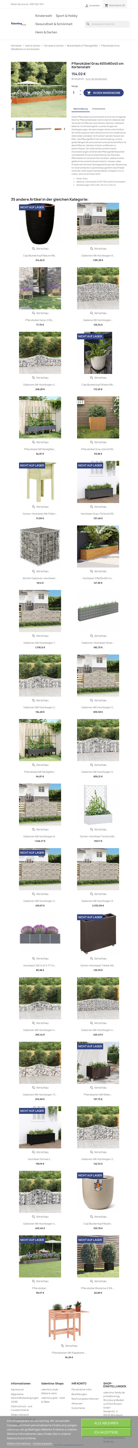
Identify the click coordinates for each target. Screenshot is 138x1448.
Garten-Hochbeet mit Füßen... (40, 513)
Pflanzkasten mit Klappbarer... (69, 1352)
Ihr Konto (79, 1383)
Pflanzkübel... (40, 1288)
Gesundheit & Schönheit (54, 24)
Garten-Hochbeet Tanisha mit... (98, 836)
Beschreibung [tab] (81, 108)
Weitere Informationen (19, 1443)
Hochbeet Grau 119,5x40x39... (98, 513)
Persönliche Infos (82, 1389)
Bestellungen (79, 1394)
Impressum (17, 1389)
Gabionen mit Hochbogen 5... (98, 707)
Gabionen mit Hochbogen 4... (40, 384)
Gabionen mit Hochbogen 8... (98, 255)
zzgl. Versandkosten (96, 78)
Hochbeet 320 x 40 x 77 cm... (40, 965)
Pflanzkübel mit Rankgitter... (40, 449)
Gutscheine (78, 1408)
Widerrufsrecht (20, 1414)
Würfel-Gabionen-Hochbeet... (40, 578)
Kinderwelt (43, 16)
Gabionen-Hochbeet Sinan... (98, 642)
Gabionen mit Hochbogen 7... (40, 642)
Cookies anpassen (42, 1443)
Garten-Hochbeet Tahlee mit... (98, 965)
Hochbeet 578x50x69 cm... (98, 578)
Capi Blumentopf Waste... (98, 1223)
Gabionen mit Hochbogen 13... (40, 1094)
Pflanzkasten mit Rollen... (98, 1094)
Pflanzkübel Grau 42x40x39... (98, 449)
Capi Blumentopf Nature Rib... (40, 255)
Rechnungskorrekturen (85, 1398)
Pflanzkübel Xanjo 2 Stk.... (40, 320)
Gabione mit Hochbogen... (98, 320)
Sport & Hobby (67, 16)
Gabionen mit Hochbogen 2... (40, 707)
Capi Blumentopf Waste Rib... (98, 384)
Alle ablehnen (106, 1423)
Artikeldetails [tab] (98, 108)
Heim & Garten (46, 32)
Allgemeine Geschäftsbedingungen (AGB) (25, 1398)
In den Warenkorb (103, 93)
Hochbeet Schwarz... (40, 1159)
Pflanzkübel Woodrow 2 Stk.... (98, 1288)
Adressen (77, 1403)
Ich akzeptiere (106, 1432)
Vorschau (40, 248)
